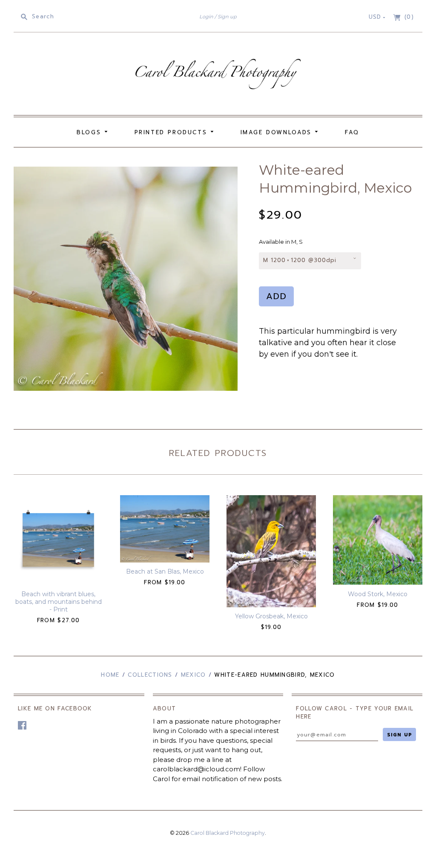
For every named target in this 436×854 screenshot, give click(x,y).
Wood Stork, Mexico (377, 594)
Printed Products (172, 132)
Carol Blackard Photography (227, 833)
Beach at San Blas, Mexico (165, 571)
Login (206, 17)
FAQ (352, 132)
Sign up (227, 17)
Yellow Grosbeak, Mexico (271, 616)
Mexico (193, 675)
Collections (150, 675)
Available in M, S (281, 241)
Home (110, 675)
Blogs (90, 132)
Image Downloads (278, 132)
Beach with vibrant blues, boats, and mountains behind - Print (58, 601)
